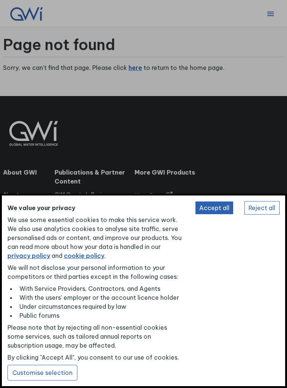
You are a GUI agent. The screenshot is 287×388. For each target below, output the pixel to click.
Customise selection (42, 372)
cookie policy (84, 255)
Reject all (262, 208)
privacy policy (28, 255)
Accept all (214, 208)
